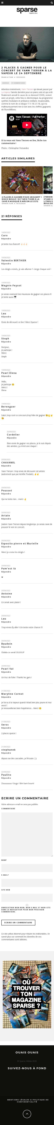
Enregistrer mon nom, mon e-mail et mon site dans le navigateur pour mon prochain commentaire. (26, 910)
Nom (4, 860)
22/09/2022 (5, 772)
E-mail (5, 875)
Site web (5, 890)
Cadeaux (5, 83)
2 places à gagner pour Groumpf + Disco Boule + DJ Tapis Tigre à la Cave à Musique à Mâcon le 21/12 (22, 199)
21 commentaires (18, 83)
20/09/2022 (11, 431)
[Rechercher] (52, 3)
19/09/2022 (5, 232)
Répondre (6, 238)
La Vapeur (5, 92)
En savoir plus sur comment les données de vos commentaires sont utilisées (25, 936)
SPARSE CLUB (7, 203)
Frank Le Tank (7, 77)
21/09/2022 (5, 691)
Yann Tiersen (27, 89)
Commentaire (8, 809)
